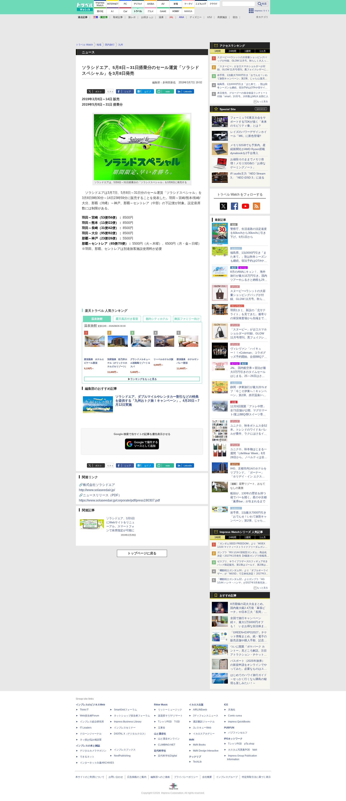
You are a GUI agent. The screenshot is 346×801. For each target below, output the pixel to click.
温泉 (161, 17)
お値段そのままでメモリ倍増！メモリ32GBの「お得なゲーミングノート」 (248, 163)
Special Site (228, 109)
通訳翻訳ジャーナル (204, 721)
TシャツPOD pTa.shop (241, 743)
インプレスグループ (227, 777)
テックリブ (195, 756)
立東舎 (161, 727)
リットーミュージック (170, 709)
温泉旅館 (97, 318)
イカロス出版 (196, 704)
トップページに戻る (142, 553)
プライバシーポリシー (186, 777)
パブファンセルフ (237, 732)
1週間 (247, 51)
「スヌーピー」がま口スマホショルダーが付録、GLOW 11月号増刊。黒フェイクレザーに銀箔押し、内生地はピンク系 (243, 70)
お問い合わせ (116, 777)
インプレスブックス (125, 749)
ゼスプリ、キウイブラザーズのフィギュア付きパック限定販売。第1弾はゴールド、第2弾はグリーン (242, 565)
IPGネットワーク (233, 738)
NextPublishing (122, 755)
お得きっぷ (147, 17)
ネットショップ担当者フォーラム (132, 715)
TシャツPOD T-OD (169, 721)
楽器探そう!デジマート (170, 715)
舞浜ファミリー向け (187, 318)
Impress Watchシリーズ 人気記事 (241, 532)
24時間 (232, 51)
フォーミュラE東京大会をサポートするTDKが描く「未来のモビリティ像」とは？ (248, 121)
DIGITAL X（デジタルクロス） (130, 733)
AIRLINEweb (200, 709)
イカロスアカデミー (204, 733)
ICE (226, 704)
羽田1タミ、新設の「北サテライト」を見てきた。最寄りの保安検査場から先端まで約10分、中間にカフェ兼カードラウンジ (248, 318)
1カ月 (263, 51)
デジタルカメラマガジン (93, 750)
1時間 (217, 51)
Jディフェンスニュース (205, 715)
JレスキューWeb (202, 727)
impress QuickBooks (239, 721)
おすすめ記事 (228, 595)
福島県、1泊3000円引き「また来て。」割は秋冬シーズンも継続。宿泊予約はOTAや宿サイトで (242, 87)
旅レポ (132, 17)
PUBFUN (229, 727)
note (168, 91)
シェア (127, 91)
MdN (191, 739)
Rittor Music (161, 704)
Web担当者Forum (89, 715)
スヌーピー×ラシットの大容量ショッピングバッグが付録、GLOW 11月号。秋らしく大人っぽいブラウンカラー (243, 61)
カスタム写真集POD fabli (242, 749)
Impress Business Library (127, 721)
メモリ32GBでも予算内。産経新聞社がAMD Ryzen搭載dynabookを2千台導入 (248, 149)
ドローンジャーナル (91, 733)
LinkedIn (188, 91)
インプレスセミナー (125, 727)
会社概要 (207, 777)
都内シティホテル (157, 318)
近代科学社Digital (167, 755)
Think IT (84, 709)
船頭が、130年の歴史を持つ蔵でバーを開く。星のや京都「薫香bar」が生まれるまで (248, 497)
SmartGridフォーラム (125, 709)
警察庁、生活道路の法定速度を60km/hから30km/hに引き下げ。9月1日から (248, 232)
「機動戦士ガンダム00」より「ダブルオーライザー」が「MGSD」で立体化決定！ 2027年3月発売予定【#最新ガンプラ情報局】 (242, 574)
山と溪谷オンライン (169, 738)
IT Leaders (86, 727)
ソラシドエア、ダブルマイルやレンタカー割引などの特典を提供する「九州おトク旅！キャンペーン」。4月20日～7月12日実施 (157, 400)
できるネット (87, 756)
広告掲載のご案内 (136, 777)
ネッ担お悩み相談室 (91, 739)
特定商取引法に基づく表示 (256, 777)
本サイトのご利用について (89, 777)
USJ (209, 17)
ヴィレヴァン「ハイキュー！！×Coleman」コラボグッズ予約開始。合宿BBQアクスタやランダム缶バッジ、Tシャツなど (248, 356)
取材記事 (118, 17)
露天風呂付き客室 (127, 318)
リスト (110, 91)
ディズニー (196, 17)
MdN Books (199, 744)
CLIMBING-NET (166, 744)
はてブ (147, 91)
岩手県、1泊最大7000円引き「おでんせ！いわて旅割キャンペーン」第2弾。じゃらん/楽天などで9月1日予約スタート (242, 78)
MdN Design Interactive (205, 750)
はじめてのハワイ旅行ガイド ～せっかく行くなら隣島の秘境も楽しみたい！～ (248, 679)
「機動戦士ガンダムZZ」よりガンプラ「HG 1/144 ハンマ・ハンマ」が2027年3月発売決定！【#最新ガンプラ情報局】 (241, 582)
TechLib (197, 761)
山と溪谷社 (160, 733)
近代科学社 (160, 750)
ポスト (98, 91)
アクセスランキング (232, 45)
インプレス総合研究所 (92, 721)
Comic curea (235, 715)
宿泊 (235, 17)
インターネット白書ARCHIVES (97, 762)
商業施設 (222, 17)
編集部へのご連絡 (160, 777)
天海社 (231, 709)
